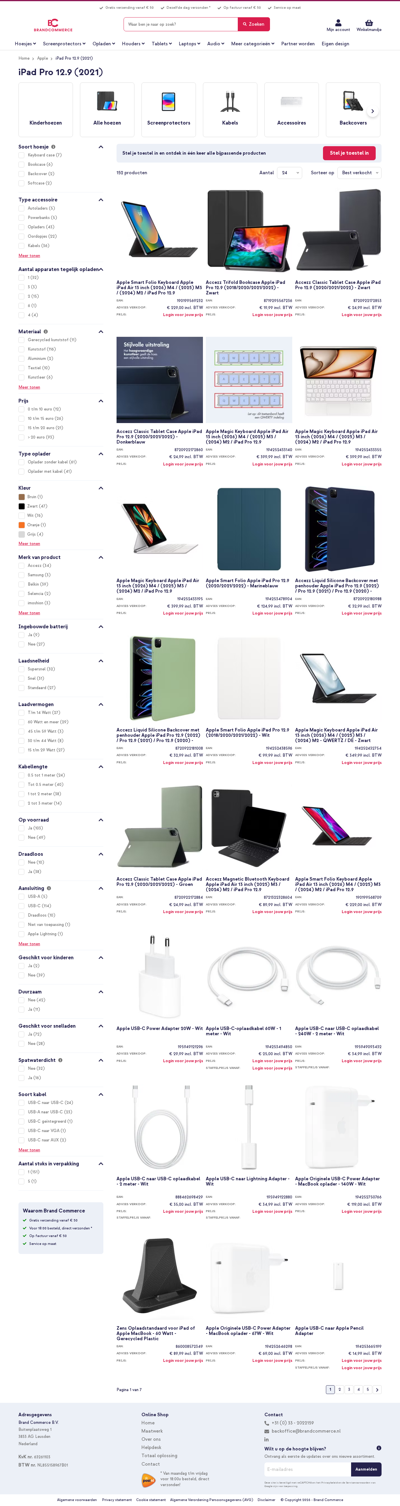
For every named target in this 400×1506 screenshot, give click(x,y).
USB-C (35, 905)
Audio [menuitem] (213, 44)
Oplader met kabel (46, 471)
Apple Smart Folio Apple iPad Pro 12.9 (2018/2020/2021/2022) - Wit (247, 732)
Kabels (34, 245)
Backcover (38, 173)
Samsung (36, 574)
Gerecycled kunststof (49, 339)
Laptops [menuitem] (187, 44)
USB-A (34, 896)
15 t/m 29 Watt (42, 750)
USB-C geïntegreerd (47, 1121)
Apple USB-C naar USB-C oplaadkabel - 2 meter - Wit (158, 1181)
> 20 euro (37, 437)
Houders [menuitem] (131, 44)
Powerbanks (39, 217)
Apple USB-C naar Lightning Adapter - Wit (248, 1181)
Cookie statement (151, 1500)
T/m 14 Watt (40, 712)
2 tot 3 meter (41, 803)
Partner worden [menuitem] (298, 44)
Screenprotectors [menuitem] (62, 44)
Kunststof (37, 349)
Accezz (35, 565)
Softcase (37, 183)
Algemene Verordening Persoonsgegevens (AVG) (211, 1500)
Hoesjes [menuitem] (23, 44)
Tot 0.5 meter (41, 784)
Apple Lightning (43, 933)
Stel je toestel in (349, 153)
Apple (42, 58)
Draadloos (38, 915)
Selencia (36, 593)
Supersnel (37, 669)
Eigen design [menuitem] (335, 44)
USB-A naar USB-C (46, 1112)
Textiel (35, 367)
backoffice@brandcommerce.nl (306, 1431)
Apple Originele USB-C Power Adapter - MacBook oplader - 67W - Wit (248, 1331)
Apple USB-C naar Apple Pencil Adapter (329, 1331)
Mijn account (338, 29)
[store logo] (53, 25)
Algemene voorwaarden (77, 1500)
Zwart (32, 506)
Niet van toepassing (46, 924)
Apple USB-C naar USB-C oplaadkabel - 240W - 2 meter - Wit (337, 1031)
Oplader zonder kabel (48, 462)
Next (373, 111)
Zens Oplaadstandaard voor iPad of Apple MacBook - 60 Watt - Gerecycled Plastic (156, 1333)
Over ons (151, 1439)
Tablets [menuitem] (160, 44)
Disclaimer (266, 1500)
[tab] (60, 145)
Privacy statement (117, 1500)
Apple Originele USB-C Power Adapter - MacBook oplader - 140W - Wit (337, 1181)
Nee (32, 644)
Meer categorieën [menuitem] (250, 44)
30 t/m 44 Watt (43, 740)
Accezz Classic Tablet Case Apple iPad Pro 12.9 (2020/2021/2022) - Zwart (338, 285)
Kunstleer (37, 377)
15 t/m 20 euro (42, 427)
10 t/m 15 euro (41, 418)
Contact (150, 1464)
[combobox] (197, 24)
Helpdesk (151, 1447)
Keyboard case (42, 155)
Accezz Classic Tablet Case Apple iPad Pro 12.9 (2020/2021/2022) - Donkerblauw (159, 436)
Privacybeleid (329, 1482)
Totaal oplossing (159, 1456)
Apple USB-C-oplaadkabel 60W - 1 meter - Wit (243, 1031)
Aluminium (37, 358)
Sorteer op (322, 173)
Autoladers (38, 208)
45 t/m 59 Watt (43, 731)
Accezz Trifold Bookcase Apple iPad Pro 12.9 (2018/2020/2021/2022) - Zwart (245, 287)
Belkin (34, 584)
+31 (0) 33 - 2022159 (292, 1423)
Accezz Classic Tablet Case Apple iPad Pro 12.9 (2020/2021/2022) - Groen (159, 882)
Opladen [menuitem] (102, 44)
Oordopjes (38, 236)
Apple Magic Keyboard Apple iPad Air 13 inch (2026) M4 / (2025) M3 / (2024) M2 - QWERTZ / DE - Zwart (336, 735)
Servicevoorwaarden (358, 1482)
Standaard (37, 687)
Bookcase (37, 164)
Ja (30, 634)
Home (24, 58)
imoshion (36, 603)
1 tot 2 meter (40, 793)
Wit (30, 515)
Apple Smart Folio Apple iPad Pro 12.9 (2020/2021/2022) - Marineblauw (247, 583)
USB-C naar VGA (44, 1130)
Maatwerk (152, 1431)
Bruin (31, 496)
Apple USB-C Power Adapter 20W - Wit (160, 1028)
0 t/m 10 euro (40, 409)
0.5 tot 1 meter (42, 775)
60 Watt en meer (44, 722)
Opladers (37, 227)
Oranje (33, 524)
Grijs (31, 534)
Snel (32, 678)
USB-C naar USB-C (46, 1102)
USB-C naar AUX (44, 1140)
